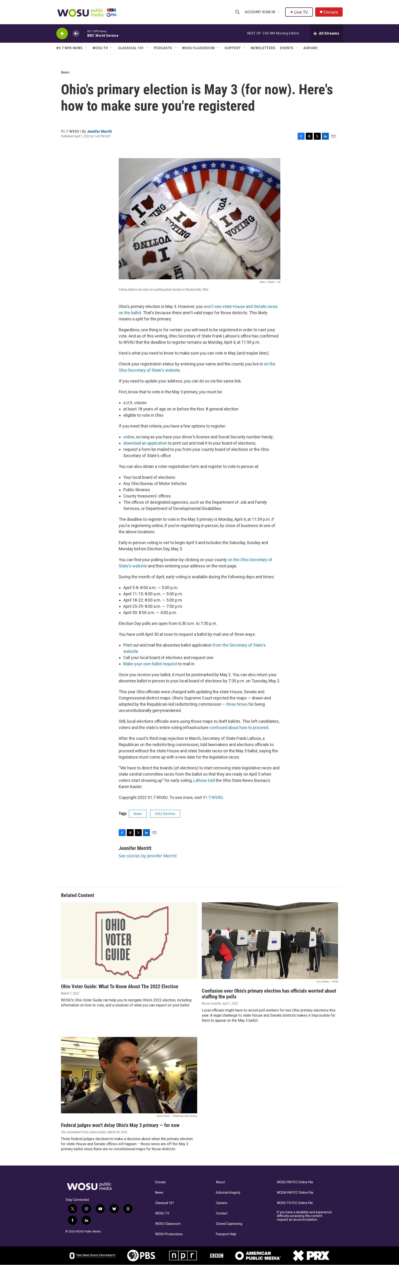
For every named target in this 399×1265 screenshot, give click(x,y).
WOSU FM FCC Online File (295, 1182)
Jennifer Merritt (99, 131)
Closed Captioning (229, 1224)
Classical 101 (131, 48)
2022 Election (165, 814)
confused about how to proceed (238, 727)
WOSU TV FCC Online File (295, 1203)
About (220, 1182)
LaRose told (204, 780)
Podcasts (163, 48)
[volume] (76, 33)
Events (286, 48)
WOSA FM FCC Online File (295, 1192)
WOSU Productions (169, 1234)
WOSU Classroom (198, 48)
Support (233, 48)
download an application (145, 443)
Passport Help (226, 1234)
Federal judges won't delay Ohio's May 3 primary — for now (120, 1125)
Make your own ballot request (150, 663)
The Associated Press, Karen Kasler (83, 1132)
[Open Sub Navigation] (279, 12)
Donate (331, 12)
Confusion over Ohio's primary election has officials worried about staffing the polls (269, 994)
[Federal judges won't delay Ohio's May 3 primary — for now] (129, 1075)
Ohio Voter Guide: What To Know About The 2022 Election (119, 986)
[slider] (83, 33)
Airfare (310, 48)
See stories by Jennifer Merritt (148, 855)
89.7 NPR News (69, 48)
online (128, 436)
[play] (62, 33)
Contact (221, 1213)
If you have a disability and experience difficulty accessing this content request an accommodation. (304, 1216)
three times (237, 704)
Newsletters (263, 48)
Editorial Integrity (228, 1192)
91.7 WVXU (213, 797)
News (65, 72)
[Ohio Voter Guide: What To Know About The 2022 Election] (129, 940)
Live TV (301, 12)
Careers (221, 1203)
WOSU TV (100, 48)
